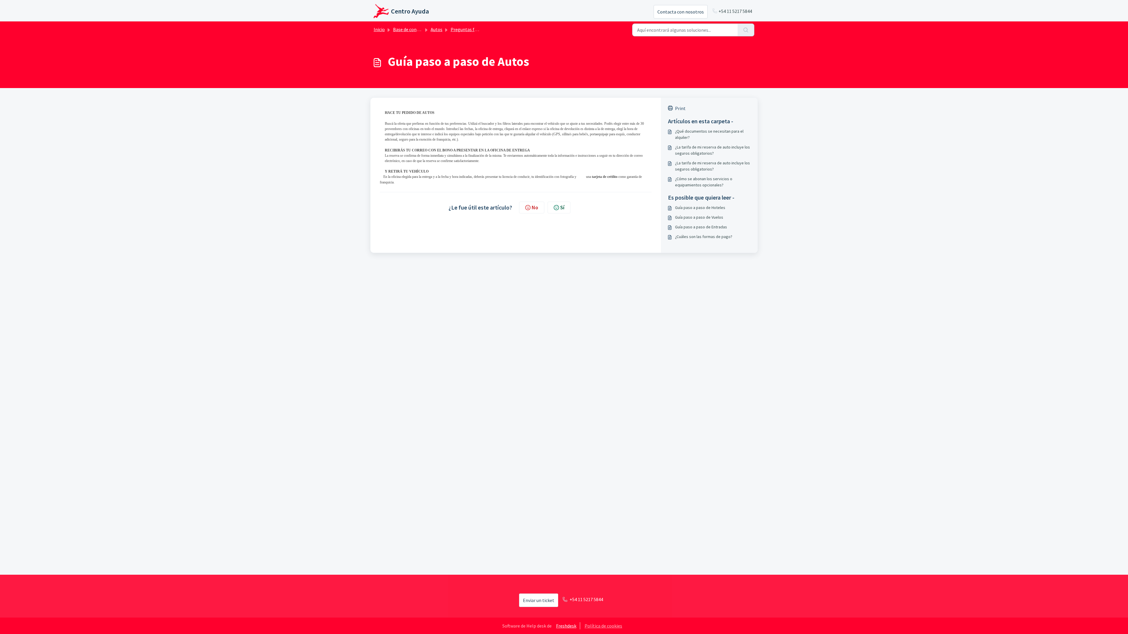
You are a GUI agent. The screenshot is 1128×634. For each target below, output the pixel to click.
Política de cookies (603, 626)
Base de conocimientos (416, 29)
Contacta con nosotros (680, 12)
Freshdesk (566, 626)
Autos (436, 29)
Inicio (379, 29)
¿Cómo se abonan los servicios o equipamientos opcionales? (703, 182)
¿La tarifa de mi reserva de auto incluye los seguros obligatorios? (712, 150)
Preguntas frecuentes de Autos (482, 29)
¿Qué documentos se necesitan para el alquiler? (709, 134)
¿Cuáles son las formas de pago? (703, 236)
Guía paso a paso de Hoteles (700, 207)
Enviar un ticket (538, 600)
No (535, 207)
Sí (562, 207)
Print (680, 108)
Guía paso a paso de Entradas (701, 227)
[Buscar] (746, 29)
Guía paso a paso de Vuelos (699, 217)
